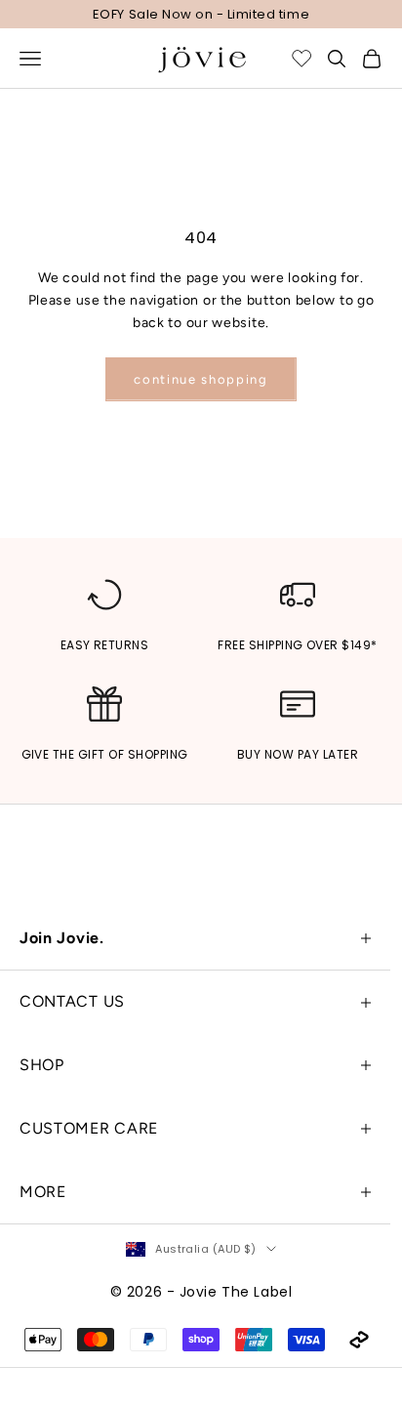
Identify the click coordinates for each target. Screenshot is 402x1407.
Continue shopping (201, 379)
